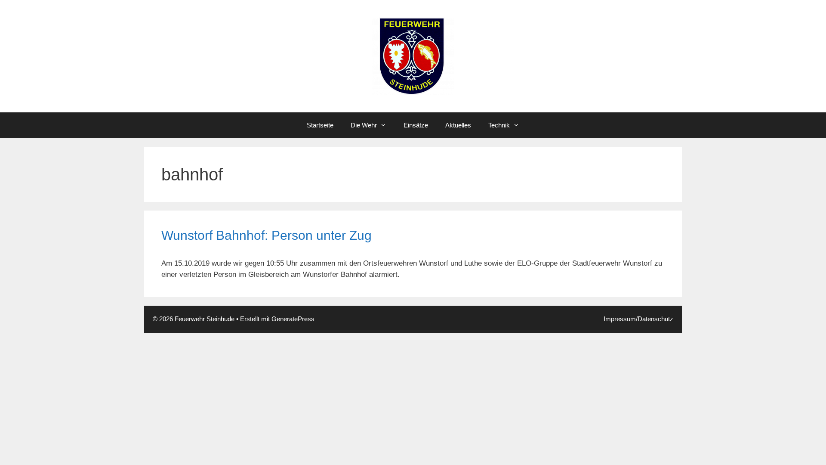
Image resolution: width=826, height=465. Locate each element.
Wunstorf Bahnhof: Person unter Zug (266, 235)
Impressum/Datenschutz (638, 318)
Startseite (320, 125)
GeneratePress (292, 318)
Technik (499, 125)
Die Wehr (364, 125)
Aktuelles (458, 125)
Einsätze (416, 125)
